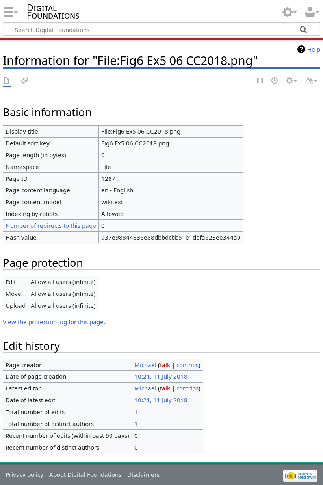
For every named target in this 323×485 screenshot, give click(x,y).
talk (165, 365)
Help (313, 49)
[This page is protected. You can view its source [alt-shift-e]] (260, 80)
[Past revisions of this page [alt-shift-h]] (275, 80)
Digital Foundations (53, 11)
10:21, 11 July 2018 (160, 376)
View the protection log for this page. (54, 322)
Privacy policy (24, 474)
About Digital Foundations (85, 474)
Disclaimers (143, 474)
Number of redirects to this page (51, 225)
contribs (187, 365)
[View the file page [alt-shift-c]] (7, 80)
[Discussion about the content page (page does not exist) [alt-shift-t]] (24, 80)
